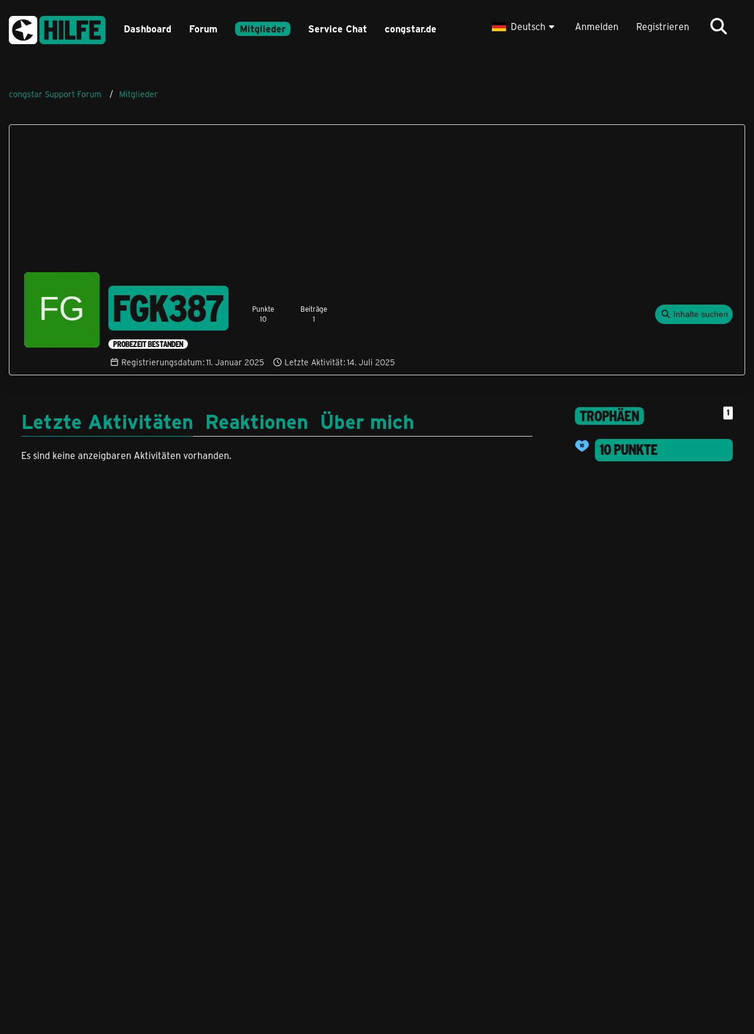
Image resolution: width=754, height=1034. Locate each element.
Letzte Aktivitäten (107, 421)
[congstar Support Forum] (57, 28)
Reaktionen (256, 421)
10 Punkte (629, 449)
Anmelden (597, 26)
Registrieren (662, 26)
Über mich (367, 421)
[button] (524, 26)
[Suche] (718, 26)
